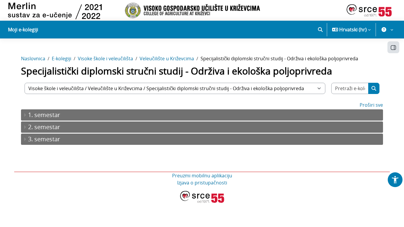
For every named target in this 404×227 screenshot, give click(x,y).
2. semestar (44, 127)
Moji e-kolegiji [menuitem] (23, 29)
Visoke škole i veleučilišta (105, 58)
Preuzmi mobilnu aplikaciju (202, 175)
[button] (320, 29)
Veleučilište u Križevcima (167, 58)
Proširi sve (371, 105)
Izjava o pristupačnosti (202, 182)
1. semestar (44, 115)
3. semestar (44, 139)
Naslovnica (33, 58)
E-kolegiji (61, 58)
